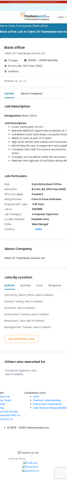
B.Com (12, 66)
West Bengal (40, 224)
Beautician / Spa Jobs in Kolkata (24, 321)
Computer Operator (45, 214)
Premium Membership (47, 400)
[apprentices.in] (30, 470)
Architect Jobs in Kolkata (19, 308)
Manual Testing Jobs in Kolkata (23, 301)
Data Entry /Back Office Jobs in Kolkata (28, 295)
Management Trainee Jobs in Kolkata (27, 327)
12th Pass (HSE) (32, 66)
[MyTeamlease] (30, 466)
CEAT (36, 396)
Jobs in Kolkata (14, 374)
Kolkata (13, 71)
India (38, 229)
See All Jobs (21, 339)
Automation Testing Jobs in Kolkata (26, 314)
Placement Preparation (47, 404)
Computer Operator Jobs (20, 370)
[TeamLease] (30, 462)
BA (19, 66)
